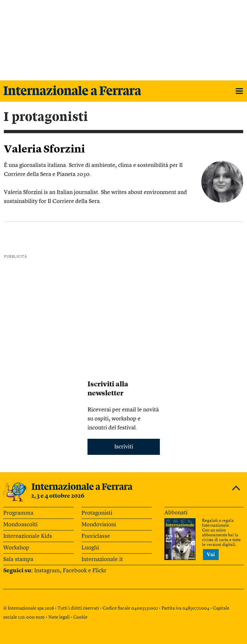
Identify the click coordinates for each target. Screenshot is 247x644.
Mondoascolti (20, 525)
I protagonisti (46, 117)
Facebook (75, 571)
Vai (211, 554)
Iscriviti (123, 447)
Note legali (59, 617)
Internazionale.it (102, 559)
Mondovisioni (98, 525)
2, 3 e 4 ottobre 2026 (58, 496)
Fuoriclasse (95, 536)
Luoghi (90, 548)
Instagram (47, 571)
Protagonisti (96, 513)
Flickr (99, 571)
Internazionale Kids (27, 536)
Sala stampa (18, 559)
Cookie (80, 617)
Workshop (16, 548)
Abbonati (176, 513)
